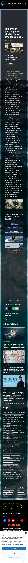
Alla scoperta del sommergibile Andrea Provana (13, 417)
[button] (25, 533)
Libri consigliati (16, 446)
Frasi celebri (18, 430)
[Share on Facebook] (6, 308)
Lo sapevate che (7, 448)
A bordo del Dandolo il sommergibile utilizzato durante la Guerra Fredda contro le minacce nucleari (14, 411)
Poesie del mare (6, 457)
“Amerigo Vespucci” (14, 478)
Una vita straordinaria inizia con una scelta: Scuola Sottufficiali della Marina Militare (13, 471)
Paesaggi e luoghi (15, 455)
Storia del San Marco (8, 462)
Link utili (22, 446)
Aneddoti (22, 421)
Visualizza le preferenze (14, 557)
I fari (4, 435)
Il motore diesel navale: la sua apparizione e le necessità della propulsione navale (12, 438)
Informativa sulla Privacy (18, 561)
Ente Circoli (15, 428)
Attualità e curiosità (7, 423)
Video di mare (19, 474)
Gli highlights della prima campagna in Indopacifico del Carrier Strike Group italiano (13, 433)
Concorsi (10, 428)
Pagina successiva (17, 403)
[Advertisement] (14, 18)
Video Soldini (6, 478)
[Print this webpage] (17, 308)
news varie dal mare (8, 453)
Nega (14, 553)
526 (7, 403)
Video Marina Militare (8, 476)
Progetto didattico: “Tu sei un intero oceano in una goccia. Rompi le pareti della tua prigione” (13, 459)
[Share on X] (10, 308)
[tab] (7, 210)
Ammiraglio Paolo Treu (8, 421)
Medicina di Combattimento (18, 448)
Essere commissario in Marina (9, 430)
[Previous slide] (6, 204)
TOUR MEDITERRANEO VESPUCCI (10, 464)
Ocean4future (17, 453)
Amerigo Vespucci (6, 419)
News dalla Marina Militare (10, 451)
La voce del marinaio (7, 446)
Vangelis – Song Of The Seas (9, 474)
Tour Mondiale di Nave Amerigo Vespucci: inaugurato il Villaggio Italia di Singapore (11, 466)
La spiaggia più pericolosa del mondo (10, 442)
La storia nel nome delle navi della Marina (11, 444)
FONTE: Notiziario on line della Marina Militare (14, 216)
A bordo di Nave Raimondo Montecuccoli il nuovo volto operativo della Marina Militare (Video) (13, 414)
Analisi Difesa (17, 421)
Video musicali (18, 476)
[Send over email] (13, 308)
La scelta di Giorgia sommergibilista (10, 440)
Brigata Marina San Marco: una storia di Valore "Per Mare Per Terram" (13, 426)
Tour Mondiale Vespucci (8, 469)
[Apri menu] (26, 4)
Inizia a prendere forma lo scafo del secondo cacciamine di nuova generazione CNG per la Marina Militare (13, 370)
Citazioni (5, 428)
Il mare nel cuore (14, 4)
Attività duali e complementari (10, 64)
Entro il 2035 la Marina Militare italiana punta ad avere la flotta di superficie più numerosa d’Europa (14, 346)
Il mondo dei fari (9, 435)
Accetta (14, 548)
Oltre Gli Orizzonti (6, 455)
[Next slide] (22, 204)
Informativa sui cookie (8, 561)
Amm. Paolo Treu (14, 419)
